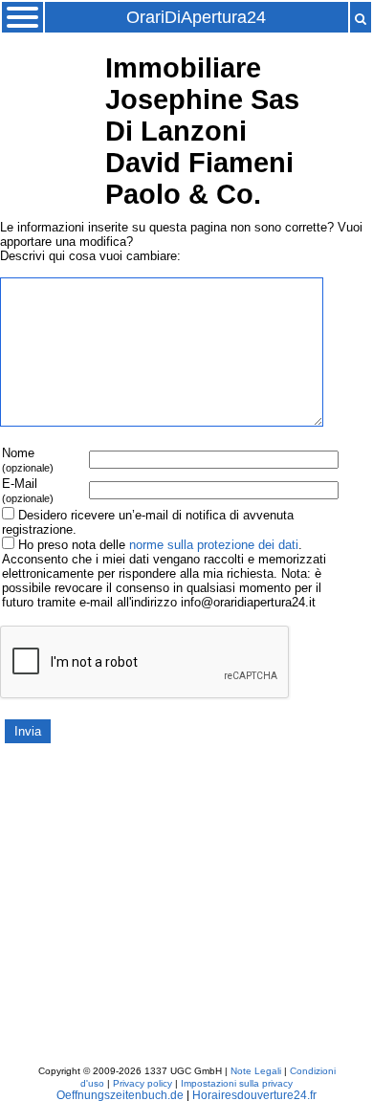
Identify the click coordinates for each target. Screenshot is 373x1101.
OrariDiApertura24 (196, 17)
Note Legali (255, 1071)
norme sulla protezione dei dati (213, 545)
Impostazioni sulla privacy (237, 1083)
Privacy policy (142, 1083)
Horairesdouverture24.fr (254, 1095)
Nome (28, 459)
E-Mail (28, 490)
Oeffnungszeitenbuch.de (120, 1095)
